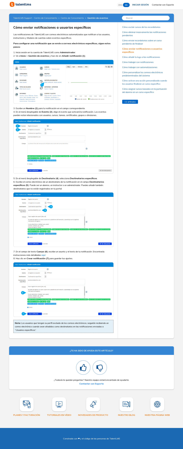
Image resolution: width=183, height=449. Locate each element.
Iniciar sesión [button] (140, 4)
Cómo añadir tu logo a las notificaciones (141, 57)
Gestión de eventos (97, 18)
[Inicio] (20, 6)
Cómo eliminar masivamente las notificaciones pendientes (144, 34)
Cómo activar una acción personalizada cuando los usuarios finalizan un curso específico (144, 82)
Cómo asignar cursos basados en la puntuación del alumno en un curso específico (144, 90)
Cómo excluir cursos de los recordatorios (141, 27)
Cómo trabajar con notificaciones (138, 62)
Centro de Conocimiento (72, 18)
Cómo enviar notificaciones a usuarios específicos (142, 50)
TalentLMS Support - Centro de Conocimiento (35, 18)
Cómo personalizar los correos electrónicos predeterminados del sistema (142, 74)
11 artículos (130, 101)
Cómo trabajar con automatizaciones (139, 67)
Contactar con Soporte (163, 4)
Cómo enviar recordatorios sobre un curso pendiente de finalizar (142, 42)
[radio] (83, 367)
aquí (43, 255)
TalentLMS (114, 438)
